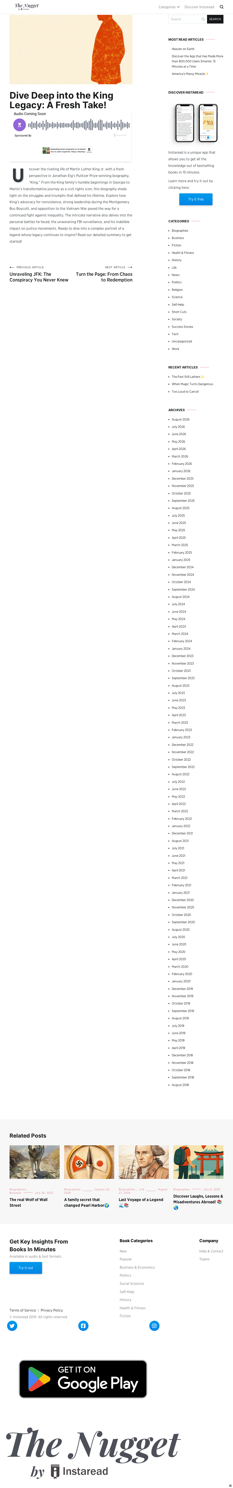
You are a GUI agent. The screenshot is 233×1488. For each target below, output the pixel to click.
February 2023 (182, 730)
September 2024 (183, 589)
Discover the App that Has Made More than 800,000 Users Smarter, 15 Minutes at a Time (197, 61)
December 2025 (182, 478)
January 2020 (181, 981)
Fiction (176, 245)
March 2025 (180, 545)
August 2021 (180, 841)
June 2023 (179, 700)
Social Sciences (132, 1283)
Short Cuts (179, 312)
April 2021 (178, 870)
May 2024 (178, 619)
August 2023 (180, 685)
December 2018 (182, 1055)
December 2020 (183, 900)
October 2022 (181, 759)
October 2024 (181, 582)
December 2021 (182, 833)
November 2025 (183, 486)
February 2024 (182, 641)
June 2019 (178, 1033)
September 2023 (183, 678)
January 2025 (181, 560)
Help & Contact (211, 1251)
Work (175, 349)
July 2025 (178, 515)
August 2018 (180, 1085)
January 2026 (181, 471)
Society (177, 319)
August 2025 (180, 508)
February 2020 (182, 974)
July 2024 (178, 604)
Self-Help (178, 304)
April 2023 (179, 715)
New (123, 1251)
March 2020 (180, 966)
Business (178, 238)
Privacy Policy (52, 1310)
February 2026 (182, 463)
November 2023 (183, 663)
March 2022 (180, 811)
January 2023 (181, 737)
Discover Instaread (199, 7)
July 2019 (178, 1026)
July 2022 (178, 781)
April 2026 (179, 449)
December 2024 (183, 567)
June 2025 (179, 523)
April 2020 (179, 959)
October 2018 (181, 1070)
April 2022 (179, 804)
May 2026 (178, 441)
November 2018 (182, 1063)
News (176, 275)
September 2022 (183, 767)
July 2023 (178, 693)
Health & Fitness (183, 253)
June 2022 (179, 789)
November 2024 (183, 574)
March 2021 (179, 878)
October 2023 (181, 671)
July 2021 (178, 848)
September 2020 (183, 922)
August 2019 (180, 1018)
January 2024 (181, 648)
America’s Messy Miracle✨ (190, 74)
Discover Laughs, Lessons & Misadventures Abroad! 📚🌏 (198, 1202)
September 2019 (183, 1011)
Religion (177, 290)
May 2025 (178, 530)
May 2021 (178, 863)
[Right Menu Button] (230, 1486)
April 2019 (178, 1048)
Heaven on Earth (183, 49)
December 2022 (182, 745)
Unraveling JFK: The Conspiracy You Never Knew (39, 274)
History (177, 260)
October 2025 (181, 493)
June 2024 (179, 611)
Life (174, 267)
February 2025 (182, 552)
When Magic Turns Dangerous (192, 384)
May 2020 (178, 952)
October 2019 (181, 1003)
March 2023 (180, 722)
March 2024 (180, 634)
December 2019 (182, 989)
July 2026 (178, 427)
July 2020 (178, 937)
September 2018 (183, 1077)
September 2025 (183, 500)
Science (177, 297)
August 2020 (181, 929)
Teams (204, 1259)
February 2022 (182, 818)
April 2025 (179, 537)
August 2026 (181, 419)
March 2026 (180, 456)
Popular (126, 1259)
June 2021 (178, 855)
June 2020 (179, 944)
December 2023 (182, 656)
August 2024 (181, 597)
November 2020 (183, 907)
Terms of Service (23, 1310)
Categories (167, 7)
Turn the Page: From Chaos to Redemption (104, 274)
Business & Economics (137, 1267)
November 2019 (182, 996)
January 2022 (181, 826)
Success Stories (182, 327)
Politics (177, 282)
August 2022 (180, 774)
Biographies (180, 230)
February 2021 (181, 885)
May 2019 (178, 1040)
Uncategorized (182, 341)
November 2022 (183, 752)
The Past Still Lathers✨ (188, 377)
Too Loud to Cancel (185, 391)
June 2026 (179, 434)
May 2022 (178, 796)
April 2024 (179, 626)
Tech (175, 334)
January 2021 (181, 892)
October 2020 (181, 915)
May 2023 (178, 708)
